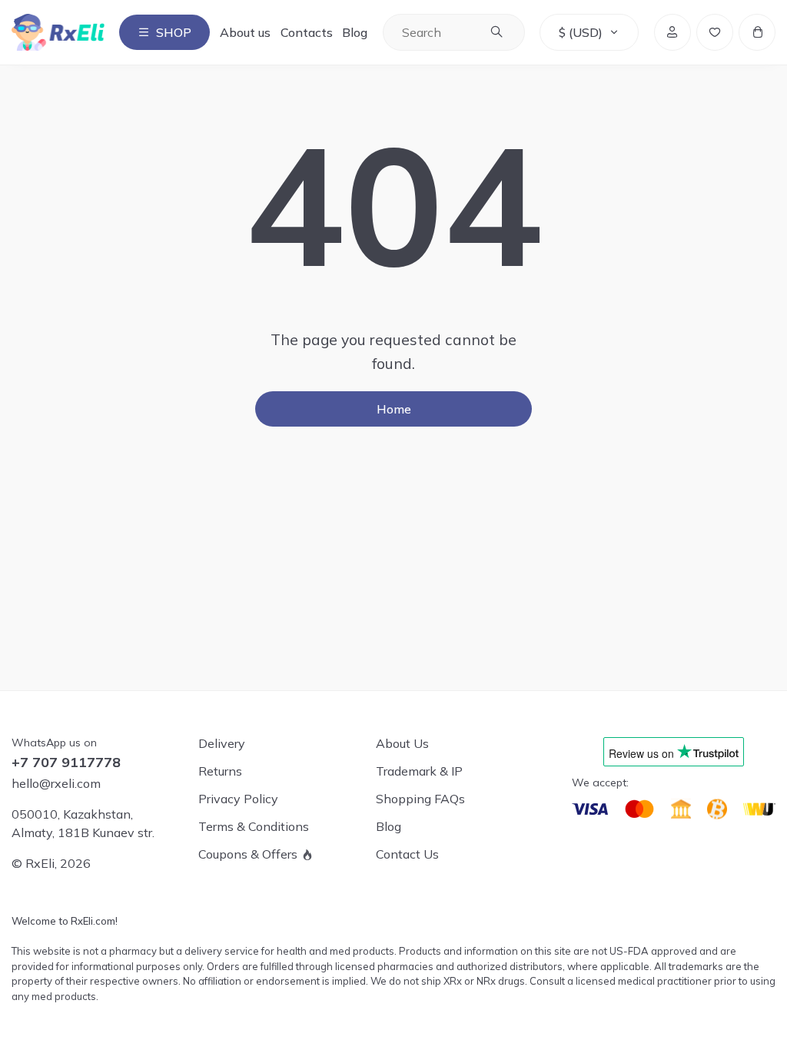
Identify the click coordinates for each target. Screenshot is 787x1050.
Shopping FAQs (420, 798)
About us (245, 32)
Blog (354, 32)
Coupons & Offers (247, 854)
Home (394, 409)
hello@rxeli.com (56, 783)
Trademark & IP (419, 771)
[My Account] (672, 32)
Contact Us (407, 854)
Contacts (307, 32)
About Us (402, 743)
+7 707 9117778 (66, 762)
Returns (220, 771)
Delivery (221, 743)
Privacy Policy (238, 798)
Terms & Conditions (253, 826)
